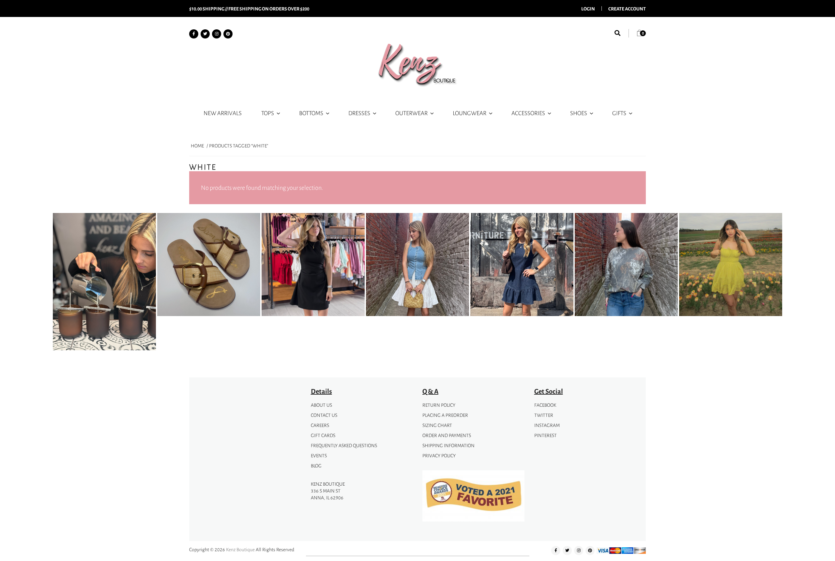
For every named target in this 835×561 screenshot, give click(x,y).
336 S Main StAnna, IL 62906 (327, 494)
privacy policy (439, 455)
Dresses (359, 113)
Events (319, 455)
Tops (267, 113)
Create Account (627, 8)
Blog (316, 465)
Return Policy (438, 405)
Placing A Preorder (445, 415)
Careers (320, 425)
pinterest (545, 435)
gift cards (323, 435)
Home (197, 146)
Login (588, 8)
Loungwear (469, 113)
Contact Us (324, 415)
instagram (547, 425)
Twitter (543, 415)
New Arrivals (223, 113)
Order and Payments (446, 435)
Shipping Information (448, 445)
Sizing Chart (437, 425)
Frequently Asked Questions (344, 445)
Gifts (619, 113)
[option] (104, 283)
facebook (545, 405)
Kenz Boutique (240, 549)
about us (321, 405)
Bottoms (311, 113)
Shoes (578, 113)
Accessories (528, 113)
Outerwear (411, 113)
